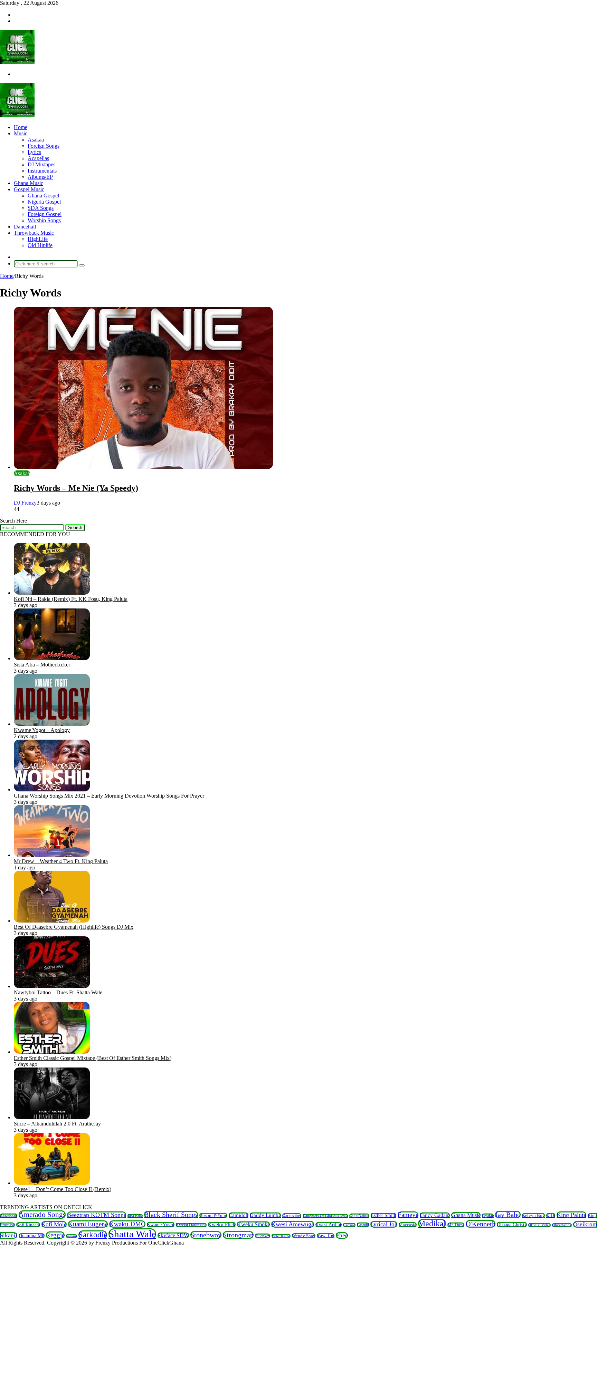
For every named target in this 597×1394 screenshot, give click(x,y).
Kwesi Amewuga (292, 1224)
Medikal (432, 1223)
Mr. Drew (455, 1224)
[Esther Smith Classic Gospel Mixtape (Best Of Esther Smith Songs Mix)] (52, 1052)
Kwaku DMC (127, 1224)
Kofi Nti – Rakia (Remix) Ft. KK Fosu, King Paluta (70, 599)
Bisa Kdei (135, 1216)
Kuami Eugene (88, 1224)
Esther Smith (383, 1215)
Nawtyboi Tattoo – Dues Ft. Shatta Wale (58, 992)
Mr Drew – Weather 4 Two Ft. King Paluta (61, 861)
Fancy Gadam (435, 1215)
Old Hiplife (40, 245)
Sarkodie (92, 1234)
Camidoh (238, 1215)
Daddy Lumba (265, 1215)
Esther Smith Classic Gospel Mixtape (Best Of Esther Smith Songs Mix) (92, 1058)
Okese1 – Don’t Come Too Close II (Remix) (62, 1189)
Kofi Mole (54, 1224)
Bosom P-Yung (213, 1215)
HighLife (38, 239)
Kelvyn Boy (533, 1215)
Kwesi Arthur (328, 1224)
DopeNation (359, 1215)
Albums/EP (40, 177)
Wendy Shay (303, 1235)
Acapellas (38, 158)
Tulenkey (262, 1236)
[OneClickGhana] (17, 62)
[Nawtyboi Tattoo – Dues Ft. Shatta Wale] (52, 986)
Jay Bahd (508, 1214)
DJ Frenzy (25, 503)
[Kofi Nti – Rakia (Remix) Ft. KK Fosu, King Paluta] (52, 593)
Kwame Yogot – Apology (42, 730)
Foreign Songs (43, 146)
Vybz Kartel (281, 1236)
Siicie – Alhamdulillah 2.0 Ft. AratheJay (57, 1124)
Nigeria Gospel (44, 202)
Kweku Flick (222, 1224)
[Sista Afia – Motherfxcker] (52, 658)
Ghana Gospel (43, 195)
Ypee (342, 1235)
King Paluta (571, 1214)
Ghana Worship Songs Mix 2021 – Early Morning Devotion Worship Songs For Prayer (109, 796)
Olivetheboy (562, 1225)
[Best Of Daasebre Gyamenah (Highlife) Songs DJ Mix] (52, 921)
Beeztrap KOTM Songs (96, 1214)
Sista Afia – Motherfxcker (42, 664)
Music (20, 133)
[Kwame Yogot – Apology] (52, 724)
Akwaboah (8, 1215)
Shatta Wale (132, 1233)
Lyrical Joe (383, 1224)
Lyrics (34, 152)
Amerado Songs (42, 1214)
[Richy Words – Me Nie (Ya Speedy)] (143, 467)
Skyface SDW (173, 1235)
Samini (71, 1236)
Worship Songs (44, 220)
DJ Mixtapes (41, 164)
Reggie (55, 1235)
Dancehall (25, 227)
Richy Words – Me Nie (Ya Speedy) (76, 488)
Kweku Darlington (191, 1225)
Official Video (539, 1225)
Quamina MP (32, 1235)
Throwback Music (34, 233)
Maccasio (408, 1224)
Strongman (238, 1235)
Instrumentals (42, 171)
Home (20, 127)
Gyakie (488, 1215)
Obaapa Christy (512, 1224)
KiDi (550, 1215)
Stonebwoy (205, 1235)
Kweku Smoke (253, 1224)
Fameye (408, 1214)
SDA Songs (41, 208)
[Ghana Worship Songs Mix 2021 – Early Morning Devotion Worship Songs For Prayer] (52, 789)
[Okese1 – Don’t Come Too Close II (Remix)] (52, 1183)
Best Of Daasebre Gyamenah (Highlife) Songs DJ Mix (73, 927)
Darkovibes (291, 1215)
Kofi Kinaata (28, 1224)
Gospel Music (29, 189)
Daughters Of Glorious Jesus (325, 1216)
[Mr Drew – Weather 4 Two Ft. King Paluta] (52, 855)
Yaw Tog (325, 1235)
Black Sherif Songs (171, 1214)
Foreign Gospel (44, 214)
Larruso (349, 1225)
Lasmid (363, 1224)
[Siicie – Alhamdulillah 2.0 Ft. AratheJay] (52, 1117)
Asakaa (36, 140)
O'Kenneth (480, 1224)
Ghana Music (28, 183)
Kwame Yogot (160, 1224)
